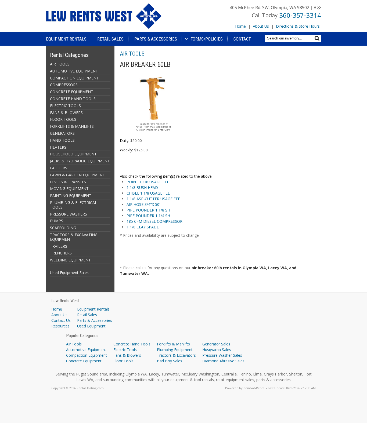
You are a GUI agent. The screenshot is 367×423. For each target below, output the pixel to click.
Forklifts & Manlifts (173, 344)
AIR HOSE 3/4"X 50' (143, 204)
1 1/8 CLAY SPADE (143, 226)
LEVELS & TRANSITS (68, 181)
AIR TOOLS (60, 64)
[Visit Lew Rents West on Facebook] (315, 7)
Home (240, 26)
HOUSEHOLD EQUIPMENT (73, 153)
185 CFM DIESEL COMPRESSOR (154, 221)
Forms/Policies (206, 39)
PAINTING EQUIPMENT (70, 195)
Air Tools (74, 344)
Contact (242, 39)
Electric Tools (125, 349)
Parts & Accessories (155, 39)
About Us (261, 26)
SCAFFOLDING (63, 227)
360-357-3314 (300, 15)
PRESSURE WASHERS (68, 214)
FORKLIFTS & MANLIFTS (72, 126)
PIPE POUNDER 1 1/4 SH (148, 215)
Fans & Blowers (127, 355)
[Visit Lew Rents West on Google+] (319, 7)
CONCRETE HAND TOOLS (73, 98)
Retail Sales (110, 39)
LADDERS (58, 167)
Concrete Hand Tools (131, 344)
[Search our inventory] (318, 38)
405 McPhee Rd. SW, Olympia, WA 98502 (269, 7)
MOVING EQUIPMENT (69, 188)
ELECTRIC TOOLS (65, 105)
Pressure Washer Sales (222, 355)
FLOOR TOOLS (63, 119)
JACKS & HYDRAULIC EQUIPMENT (80, 160)
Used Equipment (91, 326)
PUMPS (56, 220)
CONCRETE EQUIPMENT (71, 91)
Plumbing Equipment (175, 349)
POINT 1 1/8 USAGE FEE (148, 181)
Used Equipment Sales (69, 272)
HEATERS (58, 147)
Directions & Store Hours (298, 26)
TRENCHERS (61, 253)
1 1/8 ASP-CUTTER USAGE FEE (153, 198)
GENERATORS (62, 133)
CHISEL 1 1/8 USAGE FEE (148, 193)
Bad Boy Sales (169, 360)
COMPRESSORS (64, 84)
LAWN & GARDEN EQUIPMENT (77, 174)
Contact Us (61, 320)
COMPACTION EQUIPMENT (74, 78)
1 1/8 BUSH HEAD (142, 187)
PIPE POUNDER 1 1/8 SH (148, 210)
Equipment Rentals (66, 39)
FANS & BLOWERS (66, 112)
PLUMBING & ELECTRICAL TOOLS (73, 205)
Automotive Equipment (86, 349)
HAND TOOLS (62, 140)
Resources (60, 326)
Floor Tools (123, 360)
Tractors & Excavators (176, 355)
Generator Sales (216, 344)
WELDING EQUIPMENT (70, 259)
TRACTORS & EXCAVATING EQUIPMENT (74, 237)
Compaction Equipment (86, 355)
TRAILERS (58, 246)
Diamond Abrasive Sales (223, 360)
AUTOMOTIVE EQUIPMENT (74, 71)
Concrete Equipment (84, 360)
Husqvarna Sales (216, 349)
